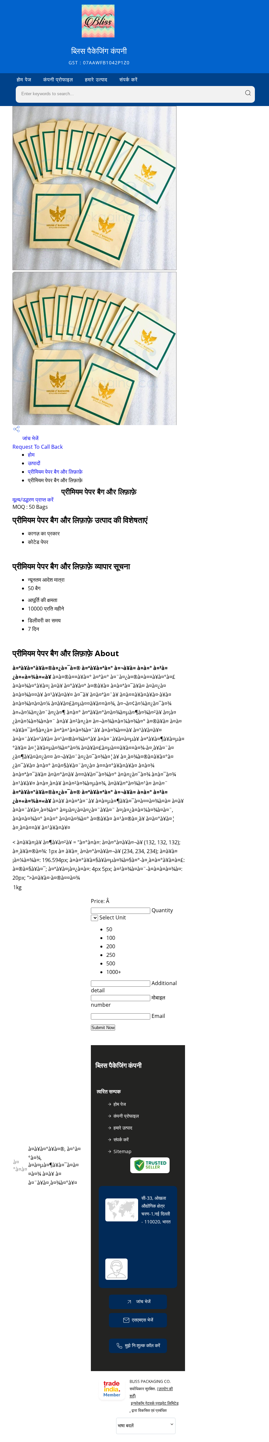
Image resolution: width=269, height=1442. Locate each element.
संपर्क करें (128, 79)
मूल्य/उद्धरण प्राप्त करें (32, 499)
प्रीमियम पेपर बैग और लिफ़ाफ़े (55, 471)
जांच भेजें (29, 438)
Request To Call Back (37, 446)
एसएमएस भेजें (142, 1320)
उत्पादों (34, 463)
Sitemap (123, 1151)
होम (31, 454)
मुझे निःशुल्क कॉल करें (142, 1345)
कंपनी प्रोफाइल (58, 79)
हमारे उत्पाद (96, 79)
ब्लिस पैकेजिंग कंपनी (99, 56)
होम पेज (24, 79)
